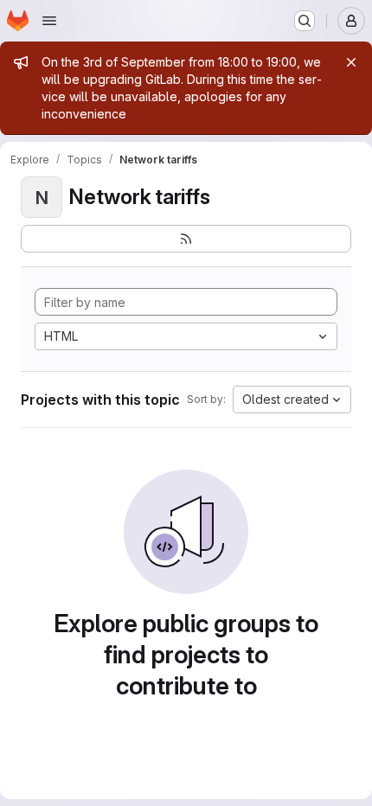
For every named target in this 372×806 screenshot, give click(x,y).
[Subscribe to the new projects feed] (186, 239)
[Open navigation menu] (49, 21)
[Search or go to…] (304, 20)
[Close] (351, 62)
